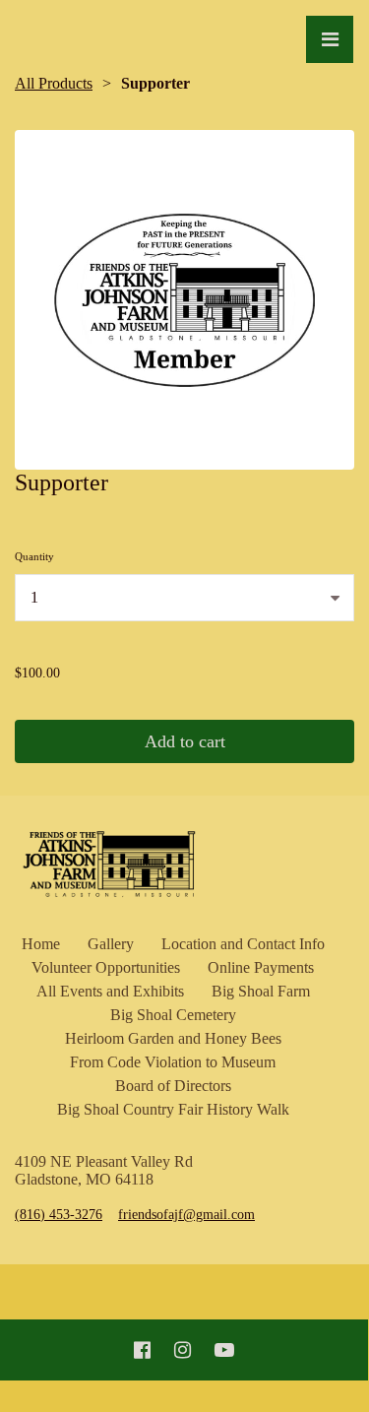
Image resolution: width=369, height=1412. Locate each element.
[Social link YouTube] (224, 1350)
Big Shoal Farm (261, 991)
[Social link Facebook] (142, 1350)
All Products (53, 83)
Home (41, 943)
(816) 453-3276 (58, 1214)
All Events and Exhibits (110, 991)
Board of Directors (173, 1085)
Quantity (34, 556)
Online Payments (261, 967)
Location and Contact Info (243, 943)
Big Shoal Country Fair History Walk (173, 1109)
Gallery (111, 943)
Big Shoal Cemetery (173, 1014)
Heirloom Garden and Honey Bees (173, 1038)
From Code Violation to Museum (173, 1062)
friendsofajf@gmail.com (186, 1214)
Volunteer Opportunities (105, 967)
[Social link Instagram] (182, 1350)
